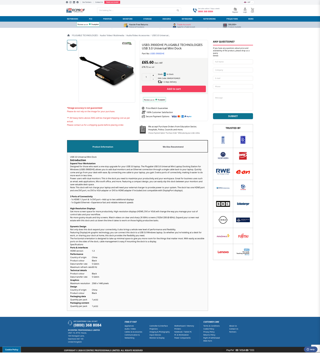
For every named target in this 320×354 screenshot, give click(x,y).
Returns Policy (209, 335)
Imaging (166, 19)
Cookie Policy (208, 329)
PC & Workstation (181, 335)
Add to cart (174, 89)
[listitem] (72, 45)
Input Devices (155, 335)
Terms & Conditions (211, 326)
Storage (147, 19)
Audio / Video (130, 329)
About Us (233, 326)
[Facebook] (67, 2)
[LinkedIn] (74, 2)
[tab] (102, 146)
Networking (209, 19)
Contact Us (99, 2)
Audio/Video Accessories (138, 35)
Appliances (129, 326)
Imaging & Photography (160, 332)
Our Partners (86, 2)
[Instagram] (71, 2)
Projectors (232, 19)
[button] (252, 10)
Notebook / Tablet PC (183, 332)
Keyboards (187, 19)
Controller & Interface (159, 326)
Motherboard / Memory (184, 326)
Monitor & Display (157, 338)
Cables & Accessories (133, 332)
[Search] (178, 10)
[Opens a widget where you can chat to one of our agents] (311, 349)
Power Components (182, 338)
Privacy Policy (208, 332)
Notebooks (72, 19)
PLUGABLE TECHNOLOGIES (85, 35)
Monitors (128, 19)
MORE (251, 19)
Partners (232, 332)
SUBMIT (233, 116)
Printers (107, 19)
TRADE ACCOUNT (112, 2)
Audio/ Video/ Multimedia (112, 35)
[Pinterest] (77, 2)
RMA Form (207, 341)
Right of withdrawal (211, 338)
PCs (90, 19)
